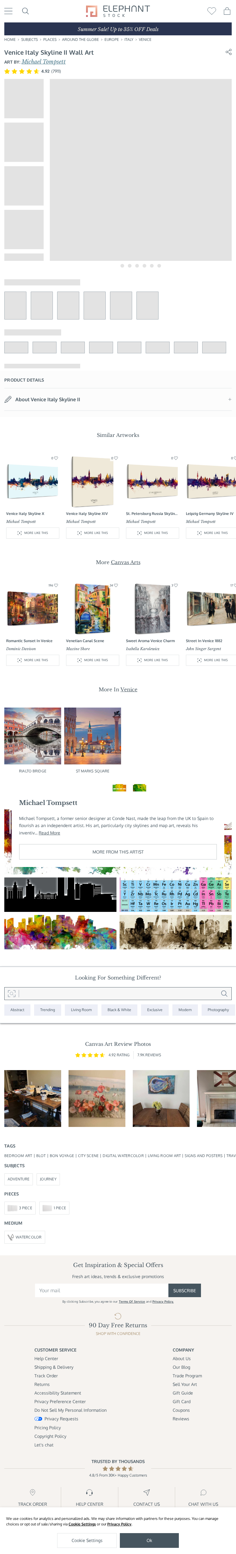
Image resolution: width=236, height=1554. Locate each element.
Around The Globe (80, 39)
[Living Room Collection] (81, 1010)
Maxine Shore (78, 648)
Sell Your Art (185, 1384)
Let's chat (43, 1444)
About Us (182, 1358)
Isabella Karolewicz (142, 648)
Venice (145, 39)
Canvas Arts (125, 562)
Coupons (181, 1410)
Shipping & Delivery (53, 1367)
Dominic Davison (21, 648)
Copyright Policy (50, 1436)
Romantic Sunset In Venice (29, 640)
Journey (48, 1179)
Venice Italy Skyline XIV (87, 513)
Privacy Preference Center (60, 1401)
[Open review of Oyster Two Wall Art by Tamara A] (161, 1098)
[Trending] (47, 1010)
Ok (149, 1540)
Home (10, 39)
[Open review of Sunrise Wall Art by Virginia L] (97, 1098)
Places (50, 39)
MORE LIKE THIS (36, 533)
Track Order (46, 1375)
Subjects (29, 39)
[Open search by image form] (12, 993)
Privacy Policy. (163, 1301)
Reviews (181, 1418)
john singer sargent (203, 648)
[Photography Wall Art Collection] (218, 1010)
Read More (49, 832)
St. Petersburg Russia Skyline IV (151, 513)
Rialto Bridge (32, 771)
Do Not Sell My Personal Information (70, 1410)
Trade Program (187, 1375)
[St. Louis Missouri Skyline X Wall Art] (176, 932)
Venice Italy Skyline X (25, 513)
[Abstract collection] (17, 1010)
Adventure (19, 1179)
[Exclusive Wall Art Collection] (155, 1010)
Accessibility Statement (57, 1392)
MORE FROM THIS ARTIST (118, 851)
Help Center (46, 1358)
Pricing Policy (47, 1427)
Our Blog (181, 1367)
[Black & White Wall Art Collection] (119, 1010)
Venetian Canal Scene (85, 640)
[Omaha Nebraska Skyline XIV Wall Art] (60, 894)
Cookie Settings (82, 1524)
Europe (111, 39)
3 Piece (25, 1208)
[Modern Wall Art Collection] (185, 1010)
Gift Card (182, 1401)
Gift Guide (183, 1392)
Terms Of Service (132, 1301)
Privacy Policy (119, 1524)
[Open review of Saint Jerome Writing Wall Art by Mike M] (32, 1098)
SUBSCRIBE (184, 1290)
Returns (42, 1384)
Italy (128, 39)
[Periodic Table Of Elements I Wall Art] (176, 894)
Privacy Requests (61, 1418)
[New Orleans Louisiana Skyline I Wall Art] (60, 932)
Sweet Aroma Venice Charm (150, 640)
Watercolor (28, 1237)
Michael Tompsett (44, 61)
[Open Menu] (8, 11)
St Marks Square (93, 771)
